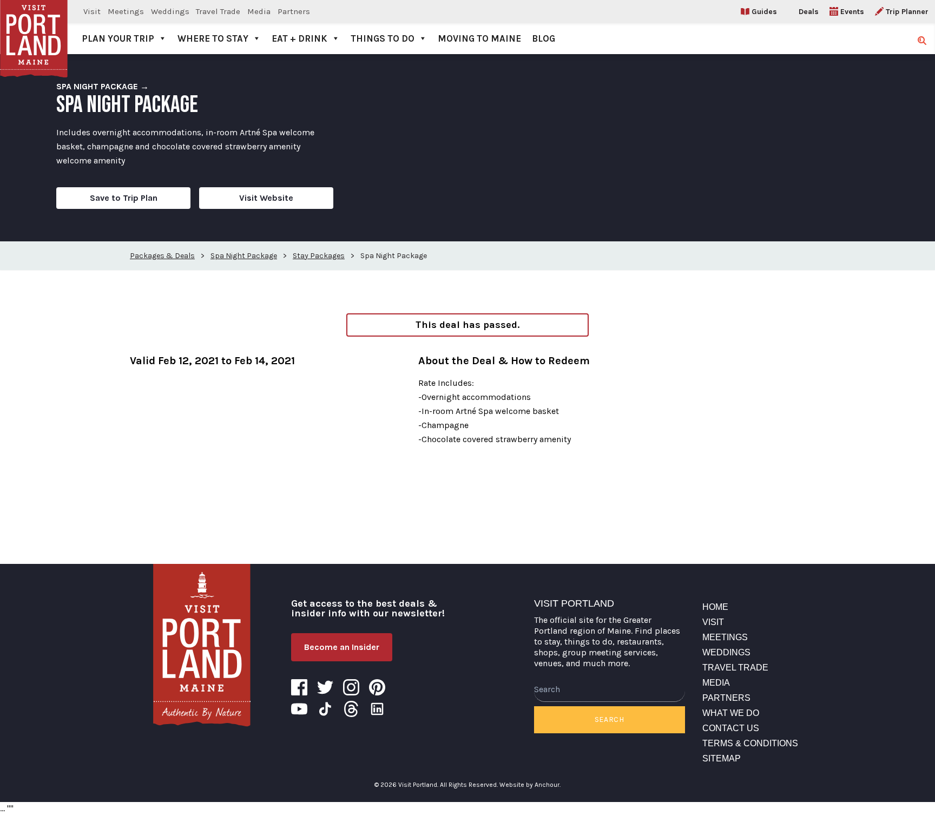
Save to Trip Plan (123, 198)
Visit (92, 11)
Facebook (299, 687)
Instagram (351, 687)
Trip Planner (907, 11)
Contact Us (730, 728)
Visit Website (266, 198)
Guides (764, 11)
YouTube (299, 709)
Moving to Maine (479, 38)
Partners (294, 11)
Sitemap (721, 758)
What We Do (730, 713)
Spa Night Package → (102, 86)
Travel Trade (218, 11)
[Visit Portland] (34, 27)
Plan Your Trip (118, 38)
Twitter (325, 687)
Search (609, 719)
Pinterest (377, 687)
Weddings (170, 11)
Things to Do (382, 38)
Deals (809, 11)
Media (259, 11)
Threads (351, 709)
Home (715, 607)
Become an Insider (341, 647)
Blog (543, 38)
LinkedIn (377, 709)
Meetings (126, 11)
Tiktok (325, 709)
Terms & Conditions (750, 743)
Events (852, 11)
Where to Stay (212, 38)
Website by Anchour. (530, 784)
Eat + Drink (299, 38)
